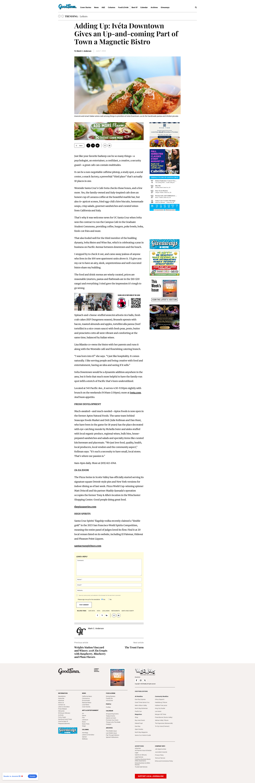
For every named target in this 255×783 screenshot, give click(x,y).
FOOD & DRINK (110, 693)
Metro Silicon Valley (141, 705)
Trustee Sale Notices (141, 767)
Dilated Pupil (139, 723)
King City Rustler (160, 708)
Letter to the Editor (64, 707)
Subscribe (61, 698)
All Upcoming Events (112, 714)
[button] (196, 7)
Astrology (85, 732)
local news (105, 611)
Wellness (85, 739)
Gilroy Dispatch (159, 699)
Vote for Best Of (63, 721)
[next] (62, 16)
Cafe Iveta (91, 611)
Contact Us (61, 704)
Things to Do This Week (113, 722)
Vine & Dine (109, 700)
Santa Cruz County (128, 611)
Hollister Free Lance (161, 705)
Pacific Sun (138, 711)
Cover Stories (86, 707)
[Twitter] (93, 146)
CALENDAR (109, 711)
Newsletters (62, 696)
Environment (86, 700)
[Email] (104, 146)
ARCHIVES (96, 670)
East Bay (137, 726)
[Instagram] (140, 680)
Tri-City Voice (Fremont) (162, 726)
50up (136, 717)
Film (83, 717)
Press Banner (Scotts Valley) (163, 717)
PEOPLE (108, 704)
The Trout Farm (134, 647)
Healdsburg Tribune (161, 702)
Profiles (108, 707)
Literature (85, 719)
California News (87, 696)
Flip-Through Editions (112, 735)
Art (83, 713)
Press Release (62, 709)
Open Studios (139, 729)
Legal (136, 752)
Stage (84, 726)
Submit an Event (111, 718)
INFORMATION (63, 693)
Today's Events (110, 716)
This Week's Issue (111, 731)
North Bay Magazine (141, 732)
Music (84, 722)
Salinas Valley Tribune (161, 720)
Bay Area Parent (140, 720)
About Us (61, 702)
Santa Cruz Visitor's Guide (143, 735)
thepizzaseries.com (85, 506)
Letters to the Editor (88, 735)
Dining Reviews (110, 696)
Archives (60, 715)
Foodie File (109, 698)
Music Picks (85, 724)
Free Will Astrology (90, 16)
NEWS (84, 693)
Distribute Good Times (65, 719)
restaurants (115, 611)
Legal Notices (139, 757)
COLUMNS (85, 729)
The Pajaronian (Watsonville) (164, 723)
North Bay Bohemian (141, 708)
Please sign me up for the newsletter (89, 599)
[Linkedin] (98, 146)
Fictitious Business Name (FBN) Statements (142, 760)
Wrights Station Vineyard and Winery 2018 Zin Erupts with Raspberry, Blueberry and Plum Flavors (90, 652)
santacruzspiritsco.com (87, 545)
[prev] (59, 16)
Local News (85, 704)
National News (86, 702)
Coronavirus (86, 698)
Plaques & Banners (64, 723)
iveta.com (135, 392)
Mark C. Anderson (84, 51)
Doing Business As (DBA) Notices (142, 763)
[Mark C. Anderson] (81, 631)
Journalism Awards (161, 752)
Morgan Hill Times (160, 714)
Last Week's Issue (111, 733)
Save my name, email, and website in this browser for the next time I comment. (100, 595)
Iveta (98, 611)
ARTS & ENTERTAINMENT (90, 710)
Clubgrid (108, 724)
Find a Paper (62, 717)
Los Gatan (158, 711)
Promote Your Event (112, 720)
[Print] (109, 146)
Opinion (84, 737)
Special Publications (112, 737)
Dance (84, 715)
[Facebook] (88, 146)
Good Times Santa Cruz (142, 702)
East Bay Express (140, 699)
